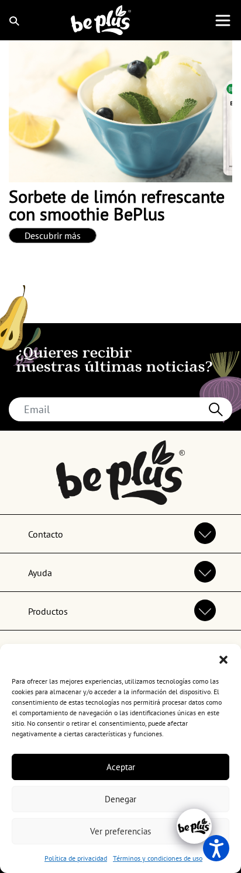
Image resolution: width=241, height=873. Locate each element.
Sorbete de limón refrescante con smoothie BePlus (117, 205)
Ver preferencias (120, 831)
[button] (223, 658)
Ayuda (40, 572)
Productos (48, 611)
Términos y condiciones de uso (157, 858)
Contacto (45, 534)
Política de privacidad (75, 858)
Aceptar (120, 766)
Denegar (120, 799)
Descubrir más (53, 235)
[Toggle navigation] (223, 20)
